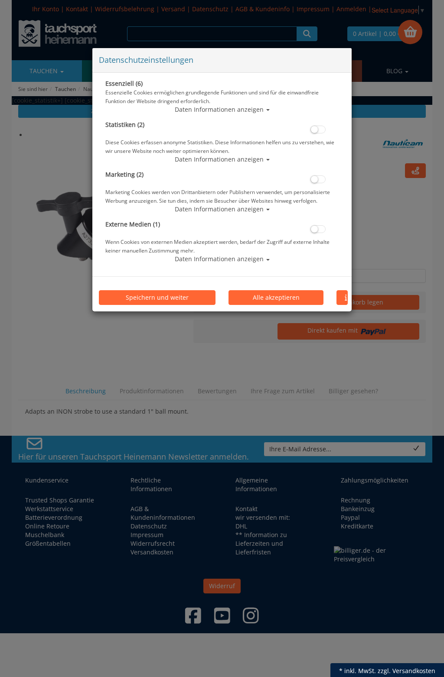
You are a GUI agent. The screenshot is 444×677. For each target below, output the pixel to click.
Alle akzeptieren (276, 297)
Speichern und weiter (157, 297)
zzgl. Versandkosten (406, 671)
